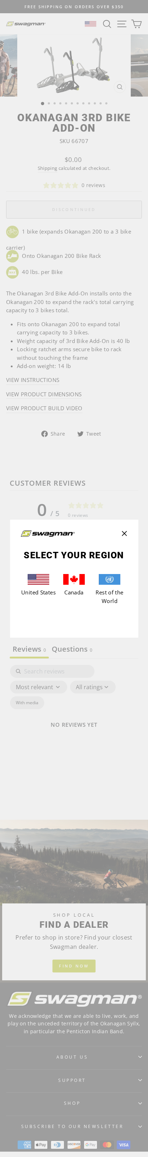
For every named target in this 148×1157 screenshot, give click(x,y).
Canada (73, 592)
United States (38, 592)
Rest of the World (109, 596)
